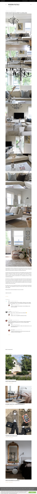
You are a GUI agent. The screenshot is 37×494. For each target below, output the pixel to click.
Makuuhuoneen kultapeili (12, 480)
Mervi (12, 304)
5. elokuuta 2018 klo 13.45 (16, 324)
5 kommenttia (11, 482)
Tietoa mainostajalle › (32, 0)
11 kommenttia (11, 437)
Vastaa (9, 309)
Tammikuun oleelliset (12, 436)
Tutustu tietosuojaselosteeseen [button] (13, 493)
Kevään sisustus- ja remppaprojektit (15, 404)
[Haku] (30, 4)
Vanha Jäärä (10, 320)
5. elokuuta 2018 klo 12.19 (16, 304)
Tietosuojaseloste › (25, 0)
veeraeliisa (9, 311)
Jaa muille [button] (7, 296)
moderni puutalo (13, 4)
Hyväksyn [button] (32, 492)
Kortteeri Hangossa (11, 381)
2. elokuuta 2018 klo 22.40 (15, 311)
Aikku (9, 301)
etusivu (10, 6)
